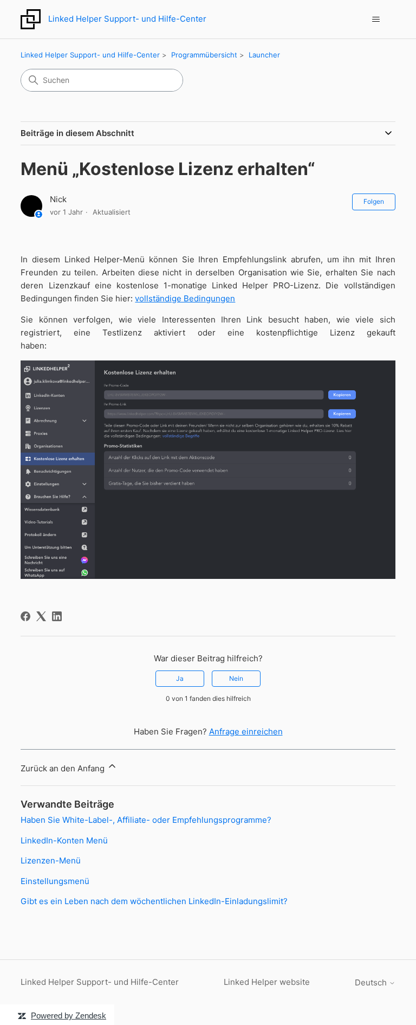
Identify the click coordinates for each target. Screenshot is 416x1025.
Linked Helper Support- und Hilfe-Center (90, 54)
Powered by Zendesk (68, 1015)
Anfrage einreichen (246, 731)
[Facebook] (25, 616)
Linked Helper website (267, 982)
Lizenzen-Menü (51, 860)
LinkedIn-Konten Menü (64, 840)
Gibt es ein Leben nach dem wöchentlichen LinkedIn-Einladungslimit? (154, 901)
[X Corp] (41, 616)
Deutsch (372, 982)
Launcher (264, 54)
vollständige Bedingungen (185, 298)
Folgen (373, 201)
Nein (236, 678)
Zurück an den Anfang (64, 768)
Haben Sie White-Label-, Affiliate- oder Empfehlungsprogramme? (146, 820)
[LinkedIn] (57, 616)
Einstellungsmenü (55, 881)
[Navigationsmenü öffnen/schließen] (376, 19)
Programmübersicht (204, 54)
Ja (180, 678)
